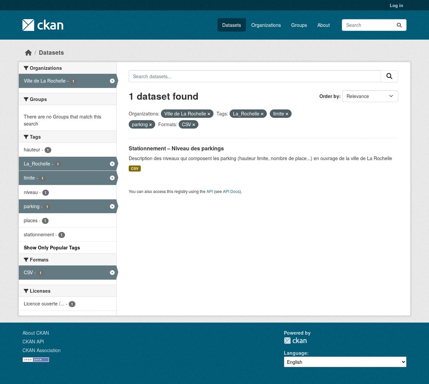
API (209, 191)
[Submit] (399, 25)
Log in (396, 5)
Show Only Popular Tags (52, 247)
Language (295, 352)
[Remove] (208, 113)
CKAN (295, 340)
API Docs (231, 191)
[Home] (28, 52)
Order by (329, 96)
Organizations (266, 24)
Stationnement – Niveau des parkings (176, 148)
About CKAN (35, 332)
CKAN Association (41, 350)
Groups (299, 24)
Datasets (231, 24)
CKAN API (33, 341)
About (323, 24)
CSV (134, 168)
